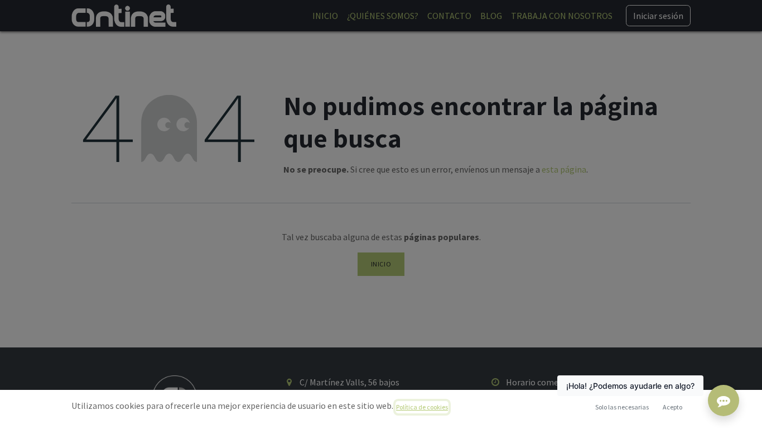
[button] (672, 407)
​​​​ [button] (622, 407)
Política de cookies (422, 407)
